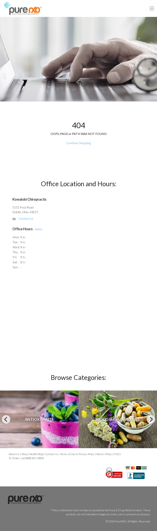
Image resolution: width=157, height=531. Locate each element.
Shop (24, 454)
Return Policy (104, 454)
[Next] (151, 419)
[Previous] (6, 419)
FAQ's (117, 454)
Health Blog (36, 454)
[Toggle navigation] (152, 8)
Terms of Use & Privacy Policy (77, 454)
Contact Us (26, 218)
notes (38, 229)
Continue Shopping (78, 143)
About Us (14, 454)
